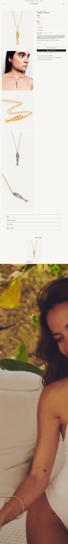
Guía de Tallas (9, 224)
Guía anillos (40, 27)
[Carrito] (65, 4)
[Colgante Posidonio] (34, 250)
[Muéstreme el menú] (2, 4)
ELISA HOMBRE (38, 467)
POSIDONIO (29, 467)
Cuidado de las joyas (11, 220)
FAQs (7, 216)
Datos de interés (10, 228)
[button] (4, 4)
